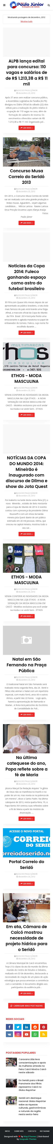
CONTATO (32, 1131)
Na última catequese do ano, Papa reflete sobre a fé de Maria (26, 766)
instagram (44, 1131)
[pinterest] (43, 1027)
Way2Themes (30, 1136)
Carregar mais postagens (28, 1005)
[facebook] (9, 1027)
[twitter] (17, 1027)
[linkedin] (26, 1027)
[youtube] (26, 1034)
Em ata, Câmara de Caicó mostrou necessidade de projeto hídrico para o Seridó (26, 938)
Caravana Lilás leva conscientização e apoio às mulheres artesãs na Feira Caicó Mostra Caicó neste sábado (32, 1066)
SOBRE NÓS (19, 1131)
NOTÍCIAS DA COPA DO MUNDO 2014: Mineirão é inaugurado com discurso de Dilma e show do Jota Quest (26, 472)
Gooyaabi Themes (27, 1139)
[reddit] (35, 1027)
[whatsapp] (35, 1034)
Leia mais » (28, 128)
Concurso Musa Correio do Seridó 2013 (26, 176)
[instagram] (17, 1034)
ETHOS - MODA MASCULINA (26, 378)
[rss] (43, 1034)
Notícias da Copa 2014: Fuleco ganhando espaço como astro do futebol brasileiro (26, 277)
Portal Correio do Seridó (26, 864)
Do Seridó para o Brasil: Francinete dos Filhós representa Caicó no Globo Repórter (31, 1085)
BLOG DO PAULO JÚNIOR (26, 90)
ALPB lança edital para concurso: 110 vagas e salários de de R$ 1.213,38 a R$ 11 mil (27, 72)
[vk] (9, 1034)
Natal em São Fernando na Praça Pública (27, 664)
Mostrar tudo (26, 21)
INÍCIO (7, 1131)
